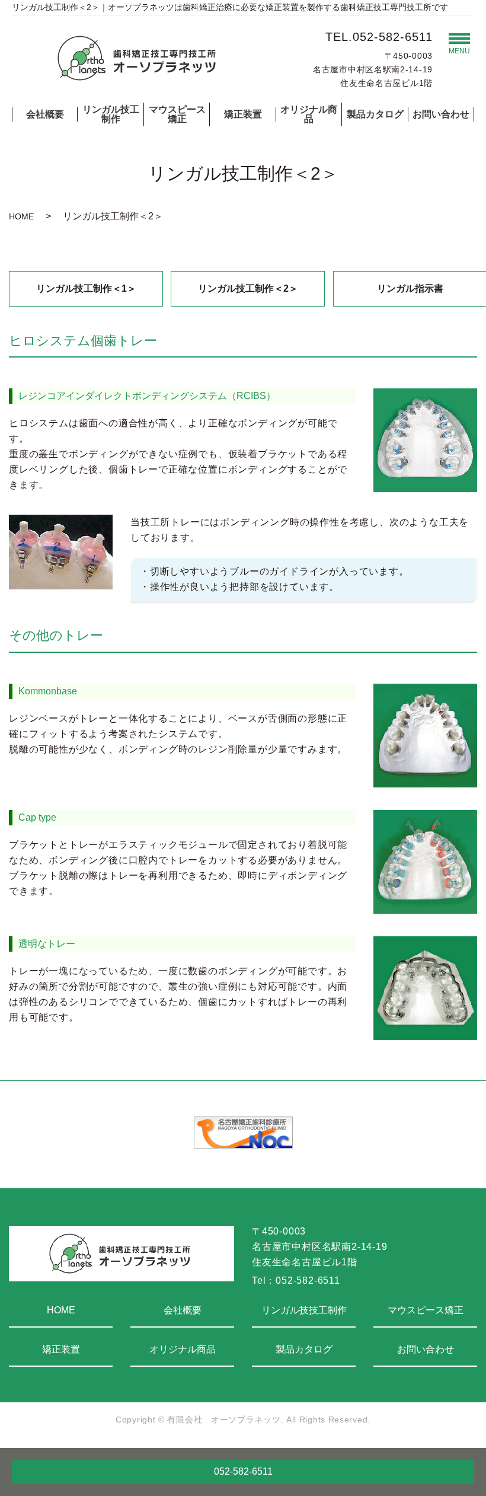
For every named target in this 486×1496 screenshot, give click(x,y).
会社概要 (45, 114)
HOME (21, 216)
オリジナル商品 (308, 114)
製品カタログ (375, 114)
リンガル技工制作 (110, 114)
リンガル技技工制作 (304, 1310)
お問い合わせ (441, 114)
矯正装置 (243, 114)
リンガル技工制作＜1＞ (86, 288)
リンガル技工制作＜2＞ (248, 288)
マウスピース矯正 (177, 114)
